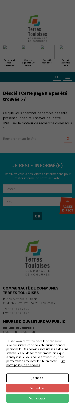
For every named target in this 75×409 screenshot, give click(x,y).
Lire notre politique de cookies (35, 363)
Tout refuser (37, 388)
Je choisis (38, 378)
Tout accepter (37, 398)
